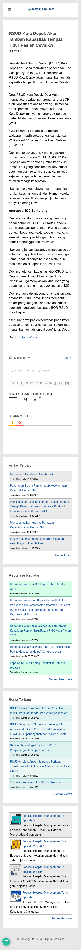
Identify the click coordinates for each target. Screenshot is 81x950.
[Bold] (12, 383)
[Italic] (17, 383)
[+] (60, 383)
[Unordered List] (36, 383)
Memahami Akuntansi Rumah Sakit (32, 474)
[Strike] (26, 383)
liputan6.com (30, 337)
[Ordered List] (31, 383)
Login (68, 358)
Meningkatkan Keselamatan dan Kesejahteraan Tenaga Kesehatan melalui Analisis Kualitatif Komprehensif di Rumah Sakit (39, 506)
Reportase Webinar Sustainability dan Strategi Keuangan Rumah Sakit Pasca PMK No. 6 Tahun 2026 (40, 630)
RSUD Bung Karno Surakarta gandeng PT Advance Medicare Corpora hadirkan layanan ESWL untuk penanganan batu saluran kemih (38, 729)
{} (55, 383)
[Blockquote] (41, 383)
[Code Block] (45, 383)
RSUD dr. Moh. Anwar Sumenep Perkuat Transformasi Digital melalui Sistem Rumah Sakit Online (40, 766)
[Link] (50, 383)
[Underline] (22, 383)
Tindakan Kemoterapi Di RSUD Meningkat (36, 782)
